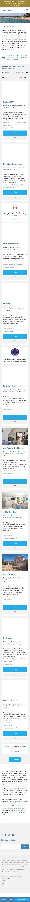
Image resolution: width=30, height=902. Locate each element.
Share (26, 72)
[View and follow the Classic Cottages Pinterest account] (13, 835)
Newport (4, 808)
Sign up (25, 846)
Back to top (5, 819)
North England (5, 862)
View (16, 133)
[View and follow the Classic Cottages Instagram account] (2, 835)
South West (5, 860)
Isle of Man (25, 862)
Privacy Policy (10, 877)
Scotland (19, 862)
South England (12, 860)
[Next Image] (25, 90)
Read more (10, 49)
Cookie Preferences (7, 878)
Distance (6, 72)
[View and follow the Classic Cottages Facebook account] (5, 835)
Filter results (21, 899)
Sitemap (4, 877)
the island (19, 804)
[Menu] (27, 10)
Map (19, 72)
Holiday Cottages (19, 858)
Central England (24, 860)
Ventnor (19, 812)
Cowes (18, 806)
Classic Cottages (7, 858)
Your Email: (4, 843)
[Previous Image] (4, 90)
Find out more (15, 219)
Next (25, 77)
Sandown (4, 814)
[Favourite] (15, 138)
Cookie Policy (18, 877)
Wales (17, 860)
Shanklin (14, 812)
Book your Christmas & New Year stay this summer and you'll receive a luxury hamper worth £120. (15, 3)
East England (12, 862)
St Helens (15, 107)
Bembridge (5, 33)
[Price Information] (16, 267)
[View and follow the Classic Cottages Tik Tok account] (9, 835)
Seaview (16, 800)
